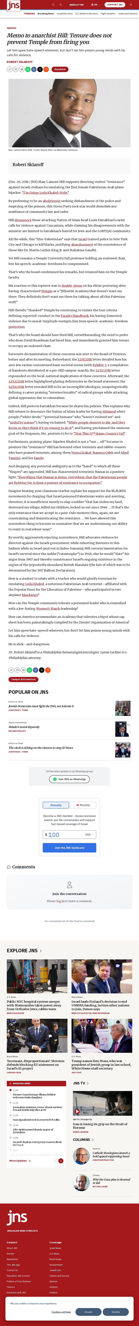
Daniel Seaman (80, 1132)
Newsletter (77, 5)
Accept (88, 1311)
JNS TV (79, 1083)
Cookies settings (61, 1311)
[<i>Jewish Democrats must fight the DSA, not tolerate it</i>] (123, 708)
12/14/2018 (16, 387)
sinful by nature (22, 422)
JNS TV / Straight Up (82, 1119)
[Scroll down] (60, 1160)
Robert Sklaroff (20, 62)
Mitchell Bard (100, 1186)
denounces (23, 220)
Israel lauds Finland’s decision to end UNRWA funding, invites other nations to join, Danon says (100, 1005)
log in (60, 901)
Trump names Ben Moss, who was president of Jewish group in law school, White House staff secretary (101, 1064)
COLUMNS (82, 1140)
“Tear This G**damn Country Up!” (99, 433)
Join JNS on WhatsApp (72, 779)
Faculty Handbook (75, 316)
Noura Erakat (81, 453)
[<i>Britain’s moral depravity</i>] (123, 729)
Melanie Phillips (17, 731)
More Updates (18, 1160)
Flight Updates (108, 13)
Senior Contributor (17, 722)
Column (96, 1175)
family (38, 458)
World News (77, 997)
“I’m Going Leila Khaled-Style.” (45, 193)
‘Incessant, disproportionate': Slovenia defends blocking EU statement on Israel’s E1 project (35, 1064)
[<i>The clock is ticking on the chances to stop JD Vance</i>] (123, 750)
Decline (116, 1311)
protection (16, 327)
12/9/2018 (85, 359)
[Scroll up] (55, 1160)
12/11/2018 (103, 370)
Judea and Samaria (127, 13)
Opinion (11, 28)
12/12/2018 (16, 381)
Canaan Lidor (14, 1072)
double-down (72, 286)
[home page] (14, 5)
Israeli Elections (65, 13)
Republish (60, 69)
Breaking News (21, 1083)
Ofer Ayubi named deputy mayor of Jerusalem (33, 1131)
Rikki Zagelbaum (15, 1013)
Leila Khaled (34, 584)
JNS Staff (76, 1072)
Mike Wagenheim (101, 1013)
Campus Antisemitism (23, 679)
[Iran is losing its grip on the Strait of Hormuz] (102, 1103)
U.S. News (11, 997)
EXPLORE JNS (22, 950)
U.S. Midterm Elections (86, 13)
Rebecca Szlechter (81, 1013)
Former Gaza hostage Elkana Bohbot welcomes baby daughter (34, 1096)
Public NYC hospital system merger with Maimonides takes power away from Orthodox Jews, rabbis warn (34, 1005)
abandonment (82, 244)
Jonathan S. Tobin (18, 710)
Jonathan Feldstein (103, 1160)
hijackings (30, 595)
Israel (82, 239)
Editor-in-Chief (15, 701)
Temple (47, 291)
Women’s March (48, 609)
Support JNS (115, 4)
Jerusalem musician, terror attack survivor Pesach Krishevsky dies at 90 (37, 1109)
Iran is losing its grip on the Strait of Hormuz (100, 1126)
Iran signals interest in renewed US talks (36, 1119)
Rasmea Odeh (103, 453)
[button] (21, 69)
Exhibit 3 (99, 365)
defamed (109, 411)
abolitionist (52, 201)
